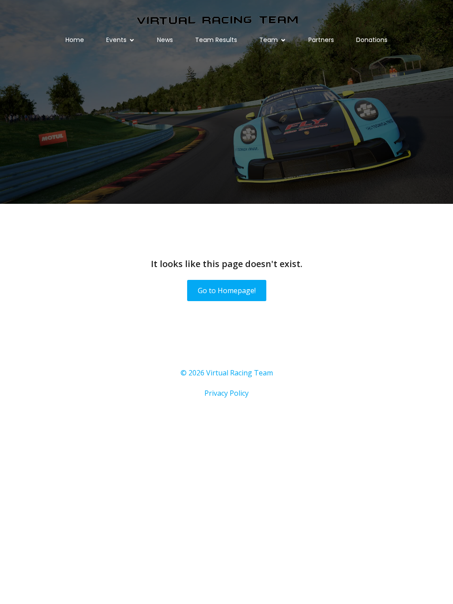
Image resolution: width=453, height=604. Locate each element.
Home (74, 39)
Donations (372, 39)
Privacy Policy (226, 393)
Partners (321, 39)
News (165, 39)
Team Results (216, 39)
